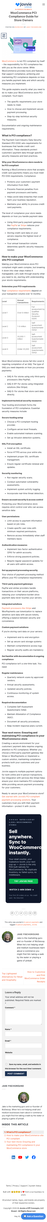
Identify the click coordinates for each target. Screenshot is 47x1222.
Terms (8, 1186)
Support (24, 1186)
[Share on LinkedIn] (35, 913)
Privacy (16, 1186)
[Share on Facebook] (17, 913)
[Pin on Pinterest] (30, 913)
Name (8, 1029)
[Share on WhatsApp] (12, 913)
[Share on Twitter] (21, 913)
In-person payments (23, 9)
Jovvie (34, 925)
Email (8, 1041)
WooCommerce (9, 61)
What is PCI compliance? (18, 1132)
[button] (43, 4)
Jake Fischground (33, 27)
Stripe (23, 225)
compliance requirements (19, 290)
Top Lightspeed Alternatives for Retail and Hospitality (12, 976)
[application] (33, 1217)
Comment (10, 1008)
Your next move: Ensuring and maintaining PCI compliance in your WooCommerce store (23, 1144)
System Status (35, 1186)
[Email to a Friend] (26, 913)
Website (8, 1052)
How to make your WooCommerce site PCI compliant (25, 1137)
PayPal (14, 225)
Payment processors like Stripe (16, 608)
